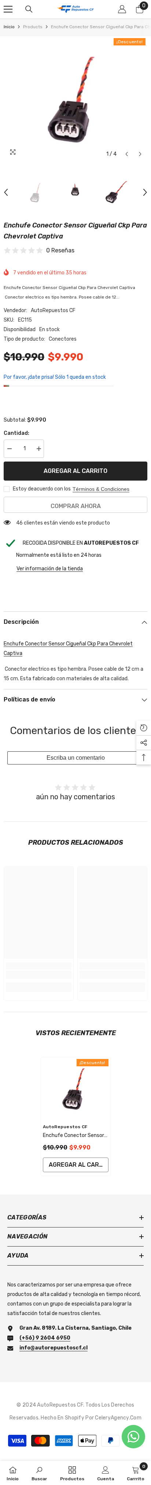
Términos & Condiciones (101, 489)
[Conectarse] (122, 9)
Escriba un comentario (76, 758)
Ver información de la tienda (49, 569)
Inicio (9, 26)
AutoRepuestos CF (53, 310)
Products (33, 26)
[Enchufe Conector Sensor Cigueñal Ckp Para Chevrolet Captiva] (75, 1088)
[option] (75, 99)
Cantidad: (16, 433)
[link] (38, 975)
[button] (126, 154)
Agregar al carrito (75, 470)
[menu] (8, 9)
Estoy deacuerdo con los (42, 489)
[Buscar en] (29, 9)
